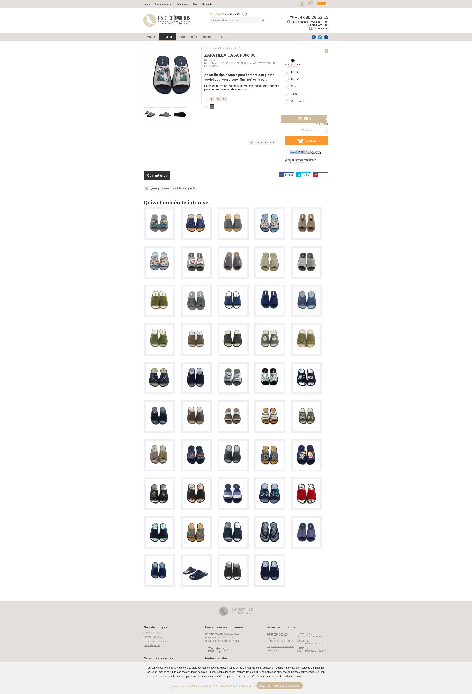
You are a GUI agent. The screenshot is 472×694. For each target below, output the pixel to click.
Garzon (241, 48)
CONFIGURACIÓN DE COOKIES (192, 685)
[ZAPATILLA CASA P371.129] (233, 365)
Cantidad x (308, 130)
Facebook (289, 175)
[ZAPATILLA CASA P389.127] (270, 481)
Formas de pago (152, 632)
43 (218, 99)
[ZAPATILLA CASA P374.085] (306, 404)
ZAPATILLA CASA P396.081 (231, 55)
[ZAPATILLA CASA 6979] (270, 558)
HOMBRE (167, 37)
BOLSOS (208, 37)
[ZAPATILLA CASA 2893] (306, 326)
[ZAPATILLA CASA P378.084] (270, 404)
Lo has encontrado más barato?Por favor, (300, 161)
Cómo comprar (163, 4)
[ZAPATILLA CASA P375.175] (159, 249)
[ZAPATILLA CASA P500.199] (196, 326)
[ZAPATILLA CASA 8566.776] (306, 211)
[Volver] (326, 51)
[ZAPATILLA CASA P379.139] (233, 519)
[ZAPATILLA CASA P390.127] (159, 211)
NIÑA (194, 37)
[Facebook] (314, 37)
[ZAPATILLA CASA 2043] (159, 288)
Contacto (207, 4)
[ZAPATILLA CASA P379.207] (196, 519)
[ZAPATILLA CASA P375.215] (270, 211)
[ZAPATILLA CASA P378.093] (196, 211)
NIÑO (182, 37)
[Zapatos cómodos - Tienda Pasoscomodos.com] (167, 20)
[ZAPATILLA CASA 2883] (159, 326)
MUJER (151, 37)
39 (212, 99)
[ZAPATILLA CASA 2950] (270, 249)
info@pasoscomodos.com (280, 646)
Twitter (306, 175)
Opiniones (182, 4)
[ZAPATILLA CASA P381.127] (196, 481)
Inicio (147, 4)
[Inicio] (206, 48)
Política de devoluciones (156, 641)
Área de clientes (152, 645)
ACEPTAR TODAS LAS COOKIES (279, 685)
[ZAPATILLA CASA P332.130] (270, 519)
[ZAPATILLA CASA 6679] (270, 288)
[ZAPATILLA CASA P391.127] (159, 481)
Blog (194, 4)
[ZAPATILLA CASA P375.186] (270, 442)
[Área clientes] (302, 4)
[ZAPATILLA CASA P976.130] (306, 288)
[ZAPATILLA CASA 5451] (233, 249)
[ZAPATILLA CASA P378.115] (233, 404)
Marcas (229, 48)
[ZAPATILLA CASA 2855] (270, 365)
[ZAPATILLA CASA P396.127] (270, 326)
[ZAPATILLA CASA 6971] (196, 365)
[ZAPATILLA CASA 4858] (196, 288)
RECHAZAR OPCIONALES (235, 685)
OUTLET (224, 37)
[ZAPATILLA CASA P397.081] (196, 442)
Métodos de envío (153, 637)
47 (224, 99)
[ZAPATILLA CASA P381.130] (306, 365)
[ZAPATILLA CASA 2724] (159, 404)
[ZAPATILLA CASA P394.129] (306, 442)
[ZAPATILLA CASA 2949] (306, 249)
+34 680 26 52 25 (311, 17)
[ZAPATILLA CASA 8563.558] (196, 249)
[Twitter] (320, 37)
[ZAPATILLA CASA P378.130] (196, 404)
